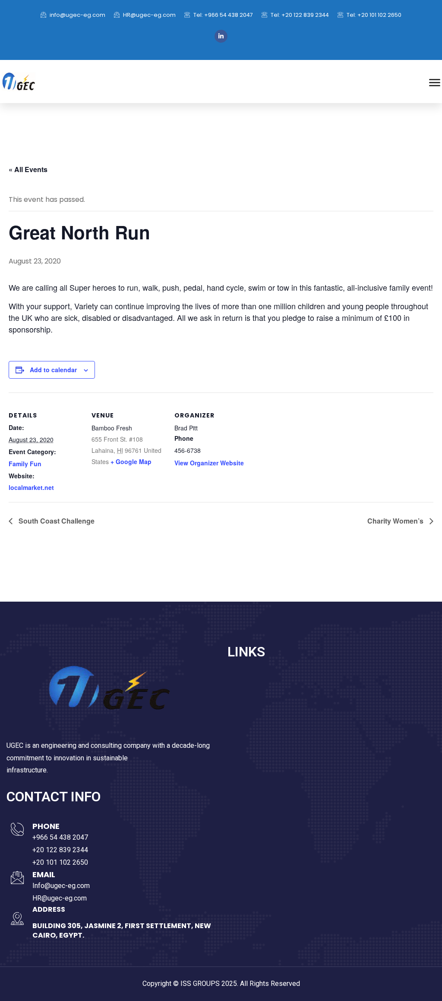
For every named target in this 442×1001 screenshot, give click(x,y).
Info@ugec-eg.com (61, 886)
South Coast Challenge (56, 521)
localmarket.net (31, 487)
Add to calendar (53, 369)
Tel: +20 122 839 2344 (299, 15)
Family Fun (25, 463)
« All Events (28, 169)
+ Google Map (131, 461)
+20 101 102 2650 (60, 862)
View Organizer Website (209, 462)
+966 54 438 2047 (60, 837)
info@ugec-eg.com (76, 15)
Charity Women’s (396, 521)
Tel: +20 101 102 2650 (373, 15)
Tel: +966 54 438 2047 (222, 15)
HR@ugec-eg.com (149, 15)
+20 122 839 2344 (60, 850)
